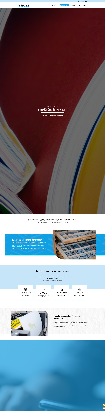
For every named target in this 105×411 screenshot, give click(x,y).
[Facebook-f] (76, 1)
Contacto (85, 5)
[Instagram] (78, 1)
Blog (79, 5)
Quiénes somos (63, 5)
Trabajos (73, 5)
